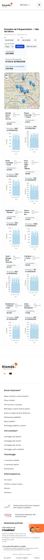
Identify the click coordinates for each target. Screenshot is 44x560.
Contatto (7, 492)
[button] (25, 5)
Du (5, 37)
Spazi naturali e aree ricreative (16, 396)
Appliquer (20, 46)
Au (22, 37)
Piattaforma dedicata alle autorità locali (25, 515)
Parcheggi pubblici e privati (15, 425)
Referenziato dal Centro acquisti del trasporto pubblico (26, 506)
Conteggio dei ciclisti (12, 441)
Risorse (7, 488)
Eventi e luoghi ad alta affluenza (17, 413)
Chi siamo (8, 480)
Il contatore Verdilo (11, 460)
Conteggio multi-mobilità (14, 449)
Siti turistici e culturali (13, 404)
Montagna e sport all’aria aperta (17, 409)
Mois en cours (31, 46)
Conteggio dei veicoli (12, 445)
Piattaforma (9, 469)
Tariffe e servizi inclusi (13, 484)
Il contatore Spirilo (11, 464)
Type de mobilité (9, 43)
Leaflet (23, 108)
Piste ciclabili (9, 400)
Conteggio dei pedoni (12, 436)
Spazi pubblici (9, 421)
